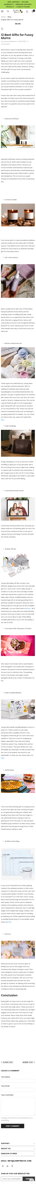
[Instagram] (7, 1166)
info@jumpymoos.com (19, 1161)
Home (3, 17)
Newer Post (28, 1062)
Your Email (5, 1086)
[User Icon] (27, 11)
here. (2, 420)
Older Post (8, 1062)
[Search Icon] (10, 11)
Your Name (5, 1077)
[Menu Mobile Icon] (2, 11)
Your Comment (7, 1095)
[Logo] (17, 11)
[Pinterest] (12, 1166)
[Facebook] (3, 1166)
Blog (9, 17)
